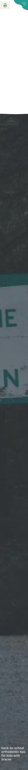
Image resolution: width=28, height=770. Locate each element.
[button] (25, 57)
